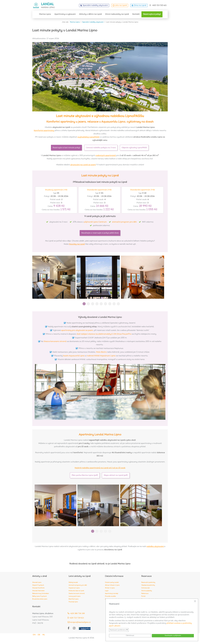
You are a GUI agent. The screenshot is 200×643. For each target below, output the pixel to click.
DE (39, 635)
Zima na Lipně (140, 5)
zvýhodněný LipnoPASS (88, 137)
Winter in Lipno (110, 588)
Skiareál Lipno (36, 582)
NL (43, 635)
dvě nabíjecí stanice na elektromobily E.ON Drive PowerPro (104, 334)
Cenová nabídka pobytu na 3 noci (101, 148)
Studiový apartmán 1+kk (56, 190)
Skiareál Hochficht (38, 588)
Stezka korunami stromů (77, 593)
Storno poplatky (146, 590)
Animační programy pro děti (78, 585)
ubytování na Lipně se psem (83, 165)
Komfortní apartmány (44, 131)
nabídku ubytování (155, 547)
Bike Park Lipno (73, 599)
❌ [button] (195, 601)
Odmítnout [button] (130, 635)
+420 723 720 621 (159, 5)
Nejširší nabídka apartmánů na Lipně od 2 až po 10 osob (100, 468)
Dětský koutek (73, 582)
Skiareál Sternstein (38, 590)
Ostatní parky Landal (112, 582)
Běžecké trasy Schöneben (40, 593)
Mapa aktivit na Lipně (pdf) (116, 475)
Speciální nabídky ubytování (95, 5)
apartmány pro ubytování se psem (77, 330)
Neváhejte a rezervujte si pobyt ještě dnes (100, 233)
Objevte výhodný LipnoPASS (134, 148)
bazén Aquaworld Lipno (74, 356)
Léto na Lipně (121, 5)
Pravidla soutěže (110, 596)
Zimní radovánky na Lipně (117, 14)
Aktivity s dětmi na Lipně (90, 14)
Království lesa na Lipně (76, 590)
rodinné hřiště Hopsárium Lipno (101, 356)
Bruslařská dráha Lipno (39, 599)
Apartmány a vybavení (65, 14)
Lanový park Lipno (74, 596)
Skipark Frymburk (38, 585)
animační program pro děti (124, 222)
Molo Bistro (101, 352)
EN (34, 635)
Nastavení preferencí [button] (119, 630)
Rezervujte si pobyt (152, 14)
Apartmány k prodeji (111, 593)
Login (106, 590)
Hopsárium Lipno (74, 588)
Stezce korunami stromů (55, 342)
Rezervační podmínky (148, 582)
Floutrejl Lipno (73, 602)
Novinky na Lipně (77, 244)
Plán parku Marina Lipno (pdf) (85, 475)
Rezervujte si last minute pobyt (66, 148)
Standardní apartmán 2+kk (99, 190)
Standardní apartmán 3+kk (142, 190)
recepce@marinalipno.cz (80, 622)
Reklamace (144, 593)
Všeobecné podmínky (148, 585)
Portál (143, 596)
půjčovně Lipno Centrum (95, 222)
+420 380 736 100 (77, 613)
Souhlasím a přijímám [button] (173, 635)
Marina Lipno (45, 14)
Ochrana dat (145, 588)
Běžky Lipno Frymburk (39, 596)
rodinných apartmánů (105, 156)
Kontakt (136, 14)
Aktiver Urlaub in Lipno (112, 585)
